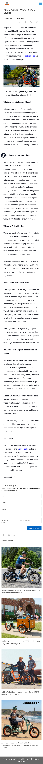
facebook (26, 22)
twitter (31, 22)
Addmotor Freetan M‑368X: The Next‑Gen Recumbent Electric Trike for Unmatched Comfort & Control (21, 745)
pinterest (36, 22)
